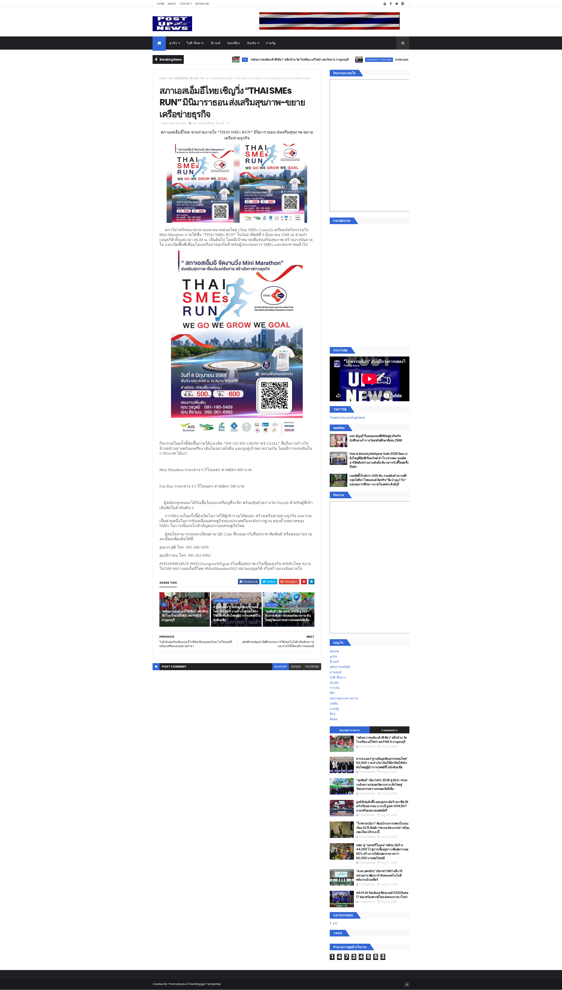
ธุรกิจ (173, 43)
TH (203, 59)
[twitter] (396, 4)
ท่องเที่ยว (233, 43)
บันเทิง (251, 43)
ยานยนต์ (335, 672)
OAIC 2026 (271, 604)
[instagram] (402, 4)
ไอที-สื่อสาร (195, 43)
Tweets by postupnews (347, 417)
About (172, 3)
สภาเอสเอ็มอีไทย (178, 78)
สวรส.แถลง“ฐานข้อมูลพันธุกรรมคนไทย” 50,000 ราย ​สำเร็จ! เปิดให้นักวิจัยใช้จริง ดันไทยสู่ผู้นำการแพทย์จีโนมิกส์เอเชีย (236, 613)
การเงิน (335, 688)
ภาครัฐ (271, 43)
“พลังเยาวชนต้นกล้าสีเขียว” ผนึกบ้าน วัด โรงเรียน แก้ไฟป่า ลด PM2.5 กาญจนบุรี (257, 60)
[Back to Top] (407, 984)
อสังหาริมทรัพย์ (340, 667)
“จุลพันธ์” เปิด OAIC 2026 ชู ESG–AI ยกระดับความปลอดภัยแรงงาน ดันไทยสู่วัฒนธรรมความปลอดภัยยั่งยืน (288, 615)
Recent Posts (350, 730)
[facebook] (390, 4)
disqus (296, 666)
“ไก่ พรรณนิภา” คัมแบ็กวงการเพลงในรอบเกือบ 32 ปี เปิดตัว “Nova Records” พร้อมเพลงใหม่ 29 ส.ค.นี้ (382, 827)
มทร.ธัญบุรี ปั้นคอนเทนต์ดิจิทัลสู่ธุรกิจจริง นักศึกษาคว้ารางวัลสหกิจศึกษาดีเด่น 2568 (375, 438)
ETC (335, 923)
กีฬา (332, 693)
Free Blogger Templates (204, 984)
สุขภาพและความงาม (344, 698)
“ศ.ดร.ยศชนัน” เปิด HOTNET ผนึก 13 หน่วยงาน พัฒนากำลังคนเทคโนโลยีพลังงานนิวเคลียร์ (379, 875)
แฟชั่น (334, 703)
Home (160, 3)
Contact (186, 3)
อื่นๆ (332, 714)
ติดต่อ (333, 719)
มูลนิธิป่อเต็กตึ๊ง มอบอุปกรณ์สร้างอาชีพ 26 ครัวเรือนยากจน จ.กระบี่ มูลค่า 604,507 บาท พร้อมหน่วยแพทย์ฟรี (382, 806)
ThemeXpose (177, 984)
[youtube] (384, 4)
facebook (312, 666)
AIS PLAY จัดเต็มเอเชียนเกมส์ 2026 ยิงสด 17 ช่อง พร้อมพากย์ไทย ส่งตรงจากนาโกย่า (382, 895)
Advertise (202, 3)
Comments (389, 730)
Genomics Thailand (337, 59)
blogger (280, 666)
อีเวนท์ (215, 43)
